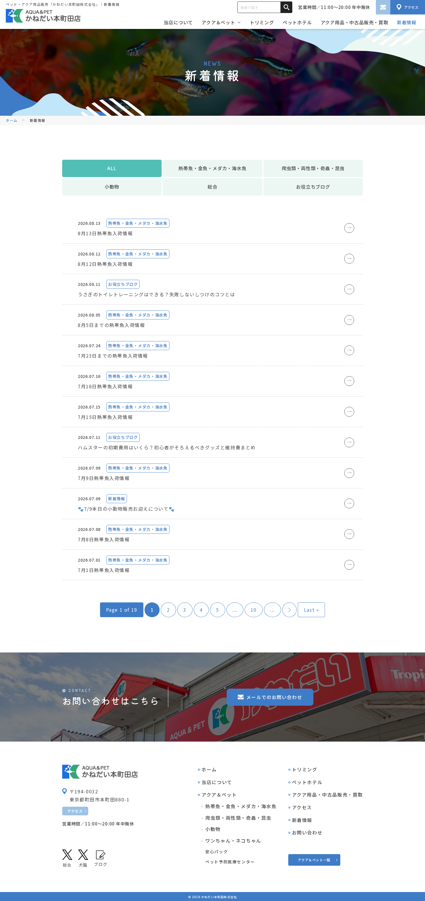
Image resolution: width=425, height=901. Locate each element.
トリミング (262, 22)
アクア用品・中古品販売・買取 (354, 22)
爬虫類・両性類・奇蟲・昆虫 (313, 168)
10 (254, 609)
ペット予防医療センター (230, 862)
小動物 (112, 186)
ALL (112, 168)
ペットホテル (297, 22)
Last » (311, 609)
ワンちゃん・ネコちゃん (233, 840)
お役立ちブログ (313, 186)
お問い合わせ (307, 832)
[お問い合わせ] (383, 7)
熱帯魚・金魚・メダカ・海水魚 (212, 168)
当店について (178, 22)
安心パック (216, 851)
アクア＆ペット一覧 (314, 859)
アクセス (75, 810)
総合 (212, 186)
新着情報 (406, 22)
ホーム (209, 769)
